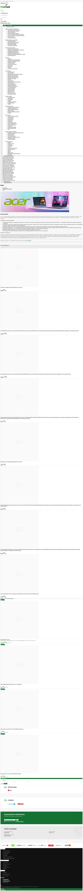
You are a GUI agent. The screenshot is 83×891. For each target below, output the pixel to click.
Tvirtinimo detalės (11, 139)
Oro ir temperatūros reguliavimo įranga (16, 35)
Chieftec (4, 176)
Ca (7, 174)
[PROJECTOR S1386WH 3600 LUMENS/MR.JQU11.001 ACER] (20, 286)
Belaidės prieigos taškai (13, 76)
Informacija (3, 848)
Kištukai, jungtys (11, 89)
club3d (6, 177)
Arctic (4, 164)
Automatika (10, 99)
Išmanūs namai (11, 36)
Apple (12, 163)
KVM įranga (10, 65)
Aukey (14, 166)
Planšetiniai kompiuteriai (13, 52)
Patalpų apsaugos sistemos (13, 107)
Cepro (7, 175)
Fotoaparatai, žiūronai (12, 148)
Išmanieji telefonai (12, 41)
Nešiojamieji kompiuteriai (13, 51)
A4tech (10, 156)
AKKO (13, 160)
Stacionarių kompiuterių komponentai (16, 49)
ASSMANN (12, 165)
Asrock (4, 165)
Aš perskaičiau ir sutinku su (14, 821)
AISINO (8, 160)
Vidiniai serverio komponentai (14, 59)
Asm (11, 164)
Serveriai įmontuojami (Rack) (14, 60)
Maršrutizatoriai (11, 72)
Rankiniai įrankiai (11, 133)
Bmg (4, 173)
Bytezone (5, 174)
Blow (8, 172)
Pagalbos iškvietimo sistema (13, 111)
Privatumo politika (6, 852)
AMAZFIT (5, 162)
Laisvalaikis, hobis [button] (9, 141)
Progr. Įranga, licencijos (12, 68)
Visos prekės (10, 598)
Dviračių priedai (11, 143)
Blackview (5, 172)
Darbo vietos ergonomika (13, 116)
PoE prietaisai (10, 80)
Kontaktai (5, 868)
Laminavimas (10, 119)
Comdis (11, 177)
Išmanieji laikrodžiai (12, 44)
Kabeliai (9, 67)
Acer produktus (28, 240)
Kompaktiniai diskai (12, 128)
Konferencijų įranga (12, 122)
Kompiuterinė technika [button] (10, 47)
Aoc (15, 162)
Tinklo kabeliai (11, 83)
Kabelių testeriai (11, 90)
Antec (12, 162)
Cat (12, 174)
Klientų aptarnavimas (4, 860)
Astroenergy (5, 166)
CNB (9, 177)
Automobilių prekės (12, 37)
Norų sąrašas (5, 875)
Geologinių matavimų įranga (14, 137)
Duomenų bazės (11, 63)
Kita (8, 129)
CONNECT (5, 179)
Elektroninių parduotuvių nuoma (6, 887)
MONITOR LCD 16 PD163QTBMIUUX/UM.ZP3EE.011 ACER (11, 461)
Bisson (4, 171)
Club (4, 177)
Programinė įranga (12, 55)
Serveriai (9, 58)
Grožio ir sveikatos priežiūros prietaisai (16, 34)
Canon (9, 174)
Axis (7, 169)
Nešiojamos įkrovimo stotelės (14, 153)
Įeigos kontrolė (11, 110)
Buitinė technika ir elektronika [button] (11, 28)
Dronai (9, 147)
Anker (10, 162)
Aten (11, 166)
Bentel (8, 170)
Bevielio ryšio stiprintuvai (13, 75)
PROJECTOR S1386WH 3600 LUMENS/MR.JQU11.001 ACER (11, 287)
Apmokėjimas (5, 853)
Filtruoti (5, 783)
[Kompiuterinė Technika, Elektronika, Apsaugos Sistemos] (5, 7)
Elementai (10, 126)
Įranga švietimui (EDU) (12, 123)
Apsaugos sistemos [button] (9, 106)
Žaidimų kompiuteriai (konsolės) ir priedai (16, 54)
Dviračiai (9, 142)
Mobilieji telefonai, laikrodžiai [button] (11, 40)
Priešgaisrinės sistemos (12, 108)
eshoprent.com (17, 887)
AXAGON (4, 169)
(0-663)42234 (6, 832)
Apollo (9, 163)
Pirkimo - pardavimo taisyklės (9, 858)
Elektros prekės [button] (8, 96)
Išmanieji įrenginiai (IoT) (13, 86)
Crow (14, 180)
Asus (9, 166)
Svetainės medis (6, 867)
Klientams (2, 870)
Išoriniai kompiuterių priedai (14, 53)
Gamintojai (5, 865)
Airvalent (5, 160)
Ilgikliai (9, 104)
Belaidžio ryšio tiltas (12, 78)
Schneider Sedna (11, 97)
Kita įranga (10, 66)
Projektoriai (10, 121)
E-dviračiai (10, 144)
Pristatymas (5, 855)
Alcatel (7, 161)
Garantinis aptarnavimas (7, 856)
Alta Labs (11, 161)
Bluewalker (11, 172)
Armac (6, 164)
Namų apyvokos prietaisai (13, 33)
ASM (12, 164)
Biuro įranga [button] (8, 115)
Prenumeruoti (17, 819)
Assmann (8, 165)
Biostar (11, 170)
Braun (9, 173)
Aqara (14, 163)
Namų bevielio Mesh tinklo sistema (15, 74)
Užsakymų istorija (6, 874)
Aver (6, 168)
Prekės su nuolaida (6, 864)
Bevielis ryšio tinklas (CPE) (13, 77)
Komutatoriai (10, 73)
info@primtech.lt (7, 835)
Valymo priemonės (11, 124)
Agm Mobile (10, 159)
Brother (12, 173)
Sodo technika (11, 134)
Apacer (4, 163)
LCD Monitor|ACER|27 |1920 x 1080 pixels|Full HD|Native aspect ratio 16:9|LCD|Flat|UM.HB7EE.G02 (20, 593)
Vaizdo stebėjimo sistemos (13, 109)
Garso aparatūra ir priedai (13, 31)
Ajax (11, 160)
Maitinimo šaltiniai (11, 62)
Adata (4, 158)
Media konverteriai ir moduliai (14, 81)
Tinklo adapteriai (11, 88)
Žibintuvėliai (10, 152)
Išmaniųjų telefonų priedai (13, 42)
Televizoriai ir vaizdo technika (14, 30)
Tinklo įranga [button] (8, 70)
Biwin (7, 171)
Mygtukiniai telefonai (12, 43)
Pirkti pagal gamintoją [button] (8, 155)
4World (4, 156)
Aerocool (11, 158)
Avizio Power (9, 168)
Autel (4, 168)
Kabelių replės (11, 91)
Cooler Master (10, 179)
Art (9, 164)
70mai (7, 156)
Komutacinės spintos (12, 64)
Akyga (4, 161)
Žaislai (9, 151)
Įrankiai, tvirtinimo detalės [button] (10, 131)
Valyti (2, 783)
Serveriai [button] (7, 57)
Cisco (7, 176)
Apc (7, 163)
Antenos (9, 79)
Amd (8, 162)
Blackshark (10, 171)
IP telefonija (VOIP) (12, 87)
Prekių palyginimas (4, 245)
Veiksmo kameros (11, 149)
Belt (4, 170)
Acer (13, 156)
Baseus (9, 169)
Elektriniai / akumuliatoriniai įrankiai (15, 132)
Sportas (9, 150)
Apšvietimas (10, 98)
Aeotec (7, 158)
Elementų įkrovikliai (12, 127)
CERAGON (11, 175)
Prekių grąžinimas (6, 850)
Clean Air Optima (12, 176)
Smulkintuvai (10, 118)
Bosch (6, 173)
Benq (6, 170)
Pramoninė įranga (11, 136)
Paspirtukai (10, 145)
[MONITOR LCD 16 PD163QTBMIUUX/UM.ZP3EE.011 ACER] (20, 460)
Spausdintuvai (11, 117)
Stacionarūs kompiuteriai (13, 48)
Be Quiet (13, 169)
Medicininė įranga (11, 138)
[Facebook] (0, 885)
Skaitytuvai (10, 120)
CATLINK (4, 175)
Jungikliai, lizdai (11, 102)
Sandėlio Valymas (10, 26)
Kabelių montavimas (12, 101)
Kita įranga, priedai (12, 92)
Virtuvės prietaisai (11, 32)
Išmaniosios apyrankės (12, 45)
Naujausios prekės (8, 182)
